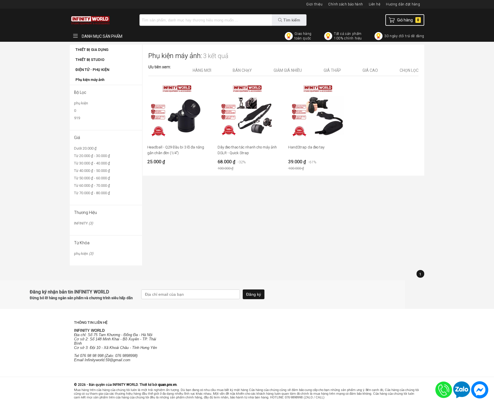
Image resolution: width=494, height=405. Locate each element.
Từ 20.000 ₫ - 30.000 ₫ (92, 156)
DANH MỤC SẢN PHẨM (101, 36)
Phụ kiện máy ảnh (89, 80)
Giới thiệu (314, 4)
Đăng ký (253, 294)
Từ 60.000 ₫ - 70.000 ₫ (92, 185)
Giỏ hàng (408, 20)
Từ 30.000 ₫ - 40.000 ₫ (92, 163)
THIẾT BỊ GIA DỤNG (91, 49)
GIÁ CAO (370, 70)
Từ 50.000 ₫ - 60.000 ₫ (92, 178)
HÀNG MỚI (202, 70)
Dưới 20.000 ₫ (85, 148)
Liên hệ (375, 4)
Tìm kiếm (291, 20)
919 (77, 118)
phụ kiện (81, 103)
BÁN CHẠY (242, 70)
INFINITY (83, 223)
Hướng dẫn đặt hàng (403, 4)
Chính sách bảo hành (345, 4)
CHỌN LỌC (409, 70)
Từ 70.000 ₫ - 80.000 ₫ (92, 193)
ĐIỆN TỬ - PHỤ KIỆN (92, 70)
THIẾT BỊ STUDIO (89, 59)
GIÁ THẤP (332, 70)
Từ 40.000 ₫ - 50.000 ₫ (92, 170)
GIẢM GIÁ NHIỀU (288, 70)
